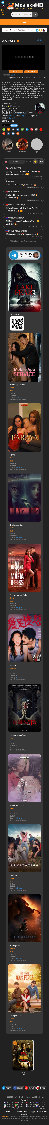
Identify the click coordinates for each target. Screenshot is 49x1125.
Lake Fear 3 (14, 315)
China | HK (19, 397)
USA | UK (23, 116)
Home (6, 30)
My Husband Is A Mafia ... (19, 595)
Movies (12, 30)
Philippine (19, 467)
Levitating (13, 875)
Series (12, 598)
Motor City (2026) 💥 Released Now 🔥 (23, 234)
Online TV (9, 1111)
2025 (11, 811)
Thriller (12, 528)
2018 (13, 75)
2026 (11, 391)
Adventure (13, 948)
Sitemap (26, 1114)
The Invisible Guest (17, 525)
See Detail (42, 1108)
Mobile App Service (17, 385)
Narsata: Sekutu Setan (18, 735)
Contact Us (42, 1111)
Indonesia (19, 538)
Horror (12, 738)
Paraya (12, 455)
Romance (13, 668)
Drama (12, 388)
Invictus (13, 665)
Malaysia (18, 748)
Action (10, 116)
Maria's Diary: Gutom (17, 805)
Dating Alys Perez (16, 1016)
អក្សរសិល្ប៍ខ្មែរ (30, 1111)
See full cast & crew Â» (20, 114)
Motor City (44, 1045)
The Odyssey (15, 945)
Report (42, 40)
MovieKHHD (24, 1100)
